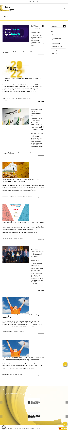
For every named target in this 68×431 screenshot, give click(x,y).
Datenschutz (17, 428)
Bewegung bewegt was (25, 96)
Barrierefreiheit (36, 428)
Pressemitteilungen (28, 98)
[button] (1, 402)
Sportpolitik (5, 52)
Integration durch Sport (8, 98)
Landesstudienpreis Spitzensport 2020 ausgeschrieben (23, 222)
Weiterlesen (41, 54)
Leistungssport (23, 51)
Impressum (10, 428)
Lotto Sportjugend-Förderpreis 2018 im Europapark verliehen (37, 252)
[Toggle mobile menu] (65, 8)
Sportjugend (31, 51)
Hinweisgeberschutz (26, 428)
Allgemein (16, 51)
